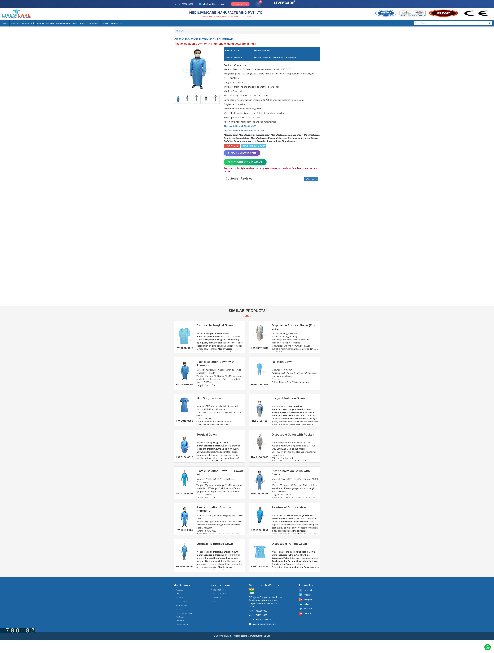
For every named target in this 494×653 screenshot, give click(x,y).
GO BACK (180, 31)
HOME (5, 23)
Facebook (308, 590)
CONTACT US (116, 23)
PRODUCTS (27, 23)
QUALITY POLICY (79, 23)
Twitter (307, 595)
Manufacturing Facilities (58, 23)
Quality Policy (181, 601)
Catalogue (180, 621)
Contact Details (182, 624)
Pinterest (308, 609)
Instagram (308, 599)
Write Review (311, 179)
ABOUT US (15, 23)
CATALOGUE (94, 23)
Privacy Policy (181, 605)
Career (178, 594)
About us (179, 590)
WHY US (40, 23)
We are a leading (280, 406)
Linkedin (307, 604)
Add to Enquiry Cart (243, 153)
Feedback (180, 617)
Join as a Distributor (184, 613)
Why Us (179, 609)
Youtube (307, 613)
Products (179, 597)
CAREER (105, 23)
